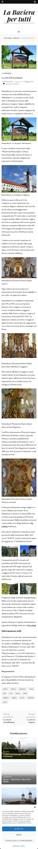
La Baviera (7, 73)
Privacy (23, 846)
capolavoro (22, 689)
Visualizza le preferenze (19, 841)
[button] (35, 807)
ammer (5, 689)
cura (11, 693)
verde (4, 702)
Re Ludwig (31, 625)
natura (18, 693)
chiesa (31, 689)
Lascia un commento (12, 84)
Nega (19, 835)
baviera (13, 689)
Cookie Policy (16, 846)
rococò (22, 698)
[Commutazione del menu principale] (19, 32)
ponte (25, 693)
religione (5, 698)
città (4, 693)
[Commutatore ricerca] (35, 2)
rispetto (14, 698)
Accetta (19, 829)
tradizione (31, 698)
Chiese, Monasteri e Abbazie (14, 748)
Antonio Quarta (8, 82)
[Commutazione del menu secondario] (2, 2)
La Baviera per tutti (19, 15)
